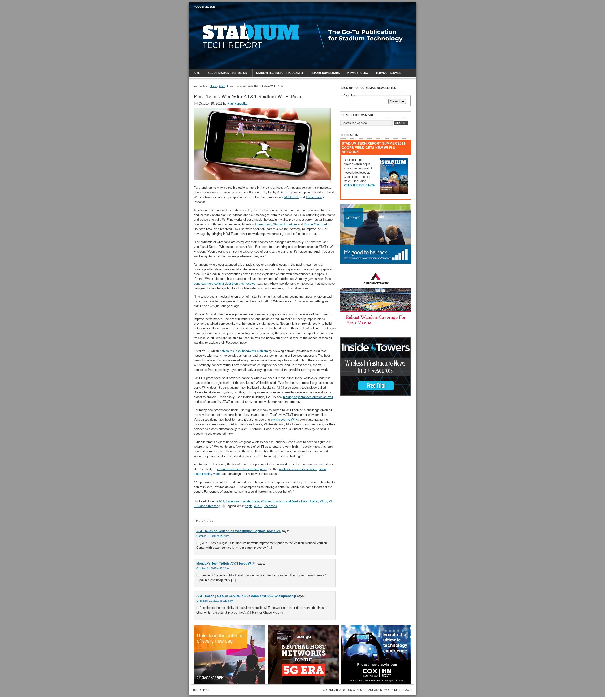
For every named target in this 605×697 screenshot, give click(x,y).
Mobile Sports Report (231, 15)
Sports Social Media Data (289, 501)
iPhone (266, 501)
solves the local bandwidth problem (244, 351)
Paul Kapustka (237, 103)
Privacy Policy (357, 72)
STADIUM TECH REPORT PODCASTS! (279, 72)
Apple (248, 506)
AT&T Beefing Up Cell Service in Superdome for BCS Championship (246, 596)
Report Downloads (325, 72)
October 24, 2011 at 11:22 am (213, 568)
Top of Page (201, 689)
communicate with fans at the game (241, 469)
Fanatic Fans (250, 501)
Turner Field (263, 224)
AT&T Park (291, 197)
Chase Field (314, 197)
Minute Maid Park (316, 224)
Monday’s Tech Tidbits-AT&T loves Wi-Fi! (226, 563)
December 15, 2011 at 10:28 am (214, 600)
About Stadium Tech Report (228, 72)
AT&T (220, 501)
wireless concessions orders (298, 469)
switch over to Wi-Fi (284, 419)
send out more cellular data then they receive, (225, 283)
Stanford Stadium (285, 224)
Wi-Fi (323, 501)
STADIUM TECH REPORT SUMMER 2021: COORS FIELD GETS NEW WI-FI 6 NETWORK (374, 147)
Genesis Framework (367, 689)
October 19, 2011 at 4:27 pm (212, 536)
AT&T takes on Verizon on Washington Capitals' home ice (238, 531)
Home (196, 72)
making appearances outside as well (308, 397)
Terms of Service (388, 72)
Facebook (232, 501)
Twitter (313, 501)
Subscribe (397, 101)
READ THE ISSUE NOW (359, 185)
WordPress (392, 689)
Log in (407, 689)
